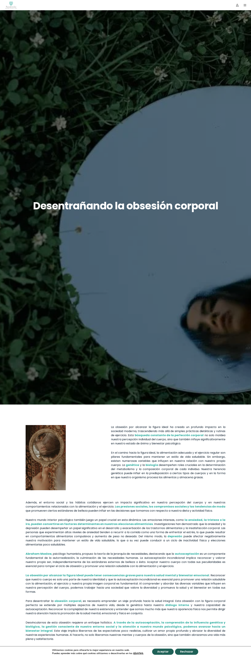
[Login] (235, 5)
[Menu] (243, 5)
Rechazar (186, 651)
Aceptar (163, 651)
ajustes (138, 653)
